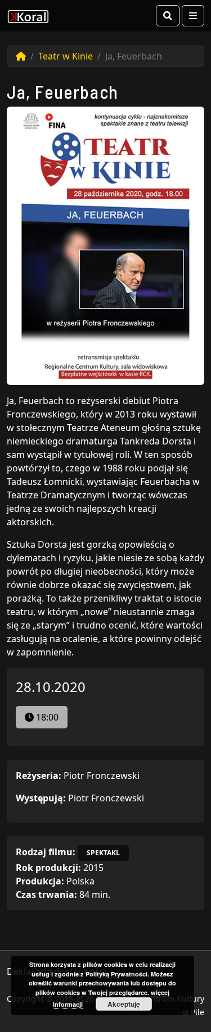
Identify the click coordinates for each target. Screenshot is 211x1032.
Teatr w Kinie (65, 56)
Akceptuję (123, 1004)
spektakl (103, 852)
